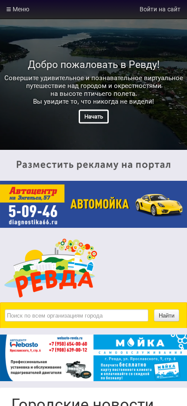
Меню (20, 9)
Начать (93, 117)
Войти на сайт (160, 9)
